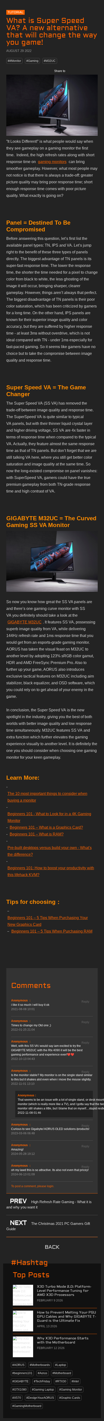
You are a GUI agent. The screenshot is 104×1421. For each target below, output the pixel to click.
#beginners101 (22, 1373)
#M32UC (50, 61)
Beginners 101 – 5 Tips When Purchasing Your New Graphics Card (47, 921)
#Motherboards (40, 1365)
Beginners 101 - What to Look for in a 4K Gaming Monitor (49, 817)
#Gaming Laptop (43, 1389)
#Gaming (32, 61)
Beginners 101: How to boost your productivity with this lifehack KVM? (50, 871)
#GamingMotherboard (26, 1406)
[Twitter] (82, 71)
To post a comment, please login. (32, 1186)
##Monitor (14, 61)
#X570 (16, 1398)
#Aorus (42, 1373)
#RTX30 (60, 1381)
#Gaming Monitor (70, 1389)
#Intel (75, 1381)
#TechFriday (42, 1381)
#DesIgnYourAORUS (40, 1398)
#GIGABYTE (20, 1381)
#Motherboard (61, 1373)
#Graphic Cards (69, 1398)
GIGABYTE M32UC (24, 622)
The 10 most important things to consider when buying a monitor (47, 797)
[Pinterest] (93, 71)
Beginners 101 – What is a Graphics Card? (46, 827)
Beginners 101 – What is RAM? (37, 834)
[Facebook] (72, 71)
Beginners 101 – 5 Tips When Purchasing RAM (51, 931)
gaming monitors (52, 162)
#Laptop (60, 1365)
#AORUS (18, 1365)
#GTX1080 (19, 1389)
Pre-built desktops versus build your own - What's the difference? (49, 851)
